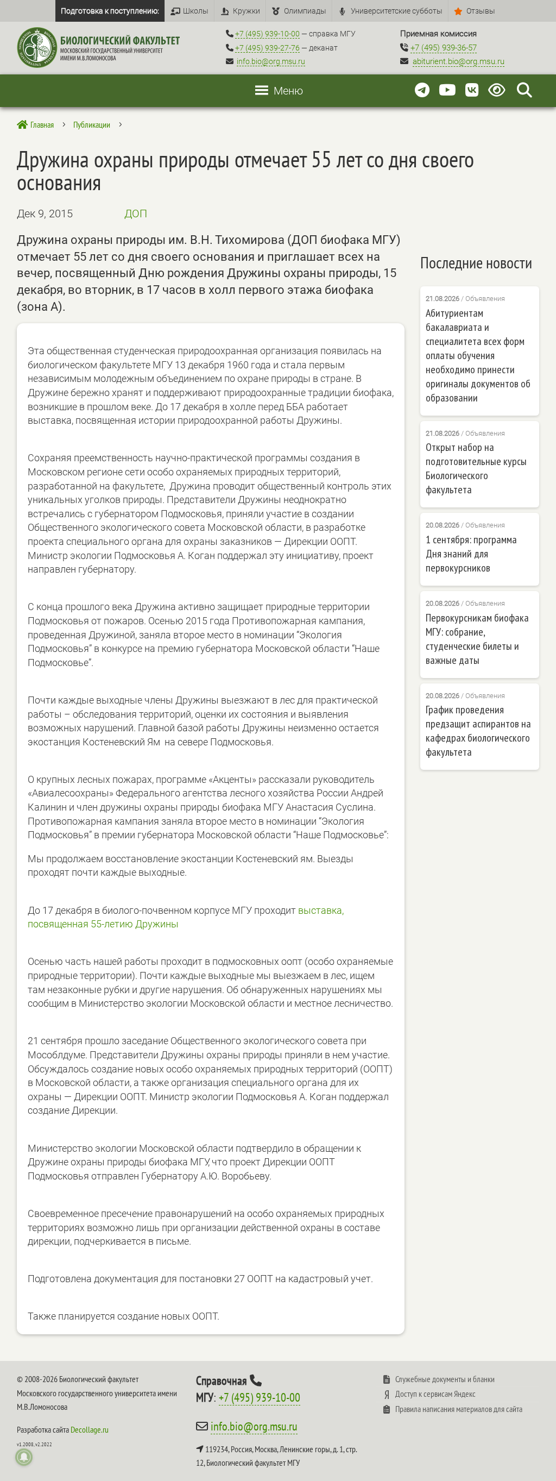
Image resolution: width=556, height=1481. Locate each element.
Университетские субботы (397, 11)
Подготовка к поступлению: (110, 11)
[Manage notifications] (24, 1457)
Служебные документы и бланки (445, 1378)
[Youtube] (447, 90)
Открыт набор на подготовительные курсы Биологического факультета (476, 468)
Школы (195, 11)
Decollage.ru (90, 1429)
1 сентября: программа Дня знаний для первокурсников (471, 553)
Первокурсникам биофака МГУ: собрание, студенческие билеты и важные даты (477, 639)
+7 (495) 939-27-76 (267, 47)
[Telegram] (422, 90)
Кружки (246, 11)
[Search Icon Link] (524, 90)
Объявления (485, 298)
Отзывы (480, 11)
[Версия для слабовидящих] (498, 90)
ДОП (135, 213)
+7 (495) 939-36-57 (443, 48)
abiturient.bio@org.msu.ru (458, 61)
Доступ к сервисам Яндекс (435, 1393)
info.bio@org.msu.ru (271, 61)
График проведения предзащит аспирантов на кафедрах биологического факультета (478, 730)
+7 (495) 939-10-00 (267, 33)
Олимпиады (305, 11)
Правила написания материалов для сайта (458, 1408)
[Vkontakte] (472, 90)
